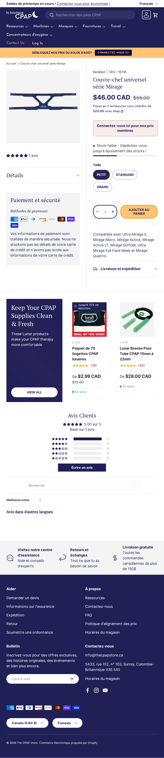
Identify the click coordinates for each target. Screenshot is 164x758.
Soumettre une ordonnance (29, 632)
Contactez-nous (99, 606)
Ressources (95, 598)
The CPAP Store (27, 742)
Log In (37, 43)
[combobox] (90, 15)
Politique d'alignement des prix (111, 624)
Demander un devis (22, 598)
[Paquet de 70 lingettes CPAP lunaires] (89, 319)
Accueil (11, 63)
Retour (12, 624)
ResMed (99, 72)
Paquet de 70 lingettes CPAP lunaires (85, 353)
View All (34, 392)
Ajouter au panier (139, 212)
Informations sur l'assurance (30, 606)
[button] (155, 14)
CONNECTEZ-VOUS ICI (113, 52)
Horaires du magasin (102, 632)
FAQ (88, 615)
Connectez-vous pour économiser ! (83, 4)
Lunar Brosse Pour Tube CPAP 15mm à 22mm (136, 353)
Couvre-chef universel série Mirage (42, 63)
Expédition (15, 615)
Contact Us (15, 43)
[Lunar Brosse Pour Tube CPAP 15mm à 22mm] (137, 319)
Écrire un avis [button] (82, 468)
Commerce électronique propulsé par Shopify (68, 742)
